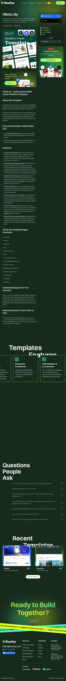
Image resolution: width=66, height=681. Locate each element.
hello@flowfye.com (30, 140)
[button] (31, 3)
